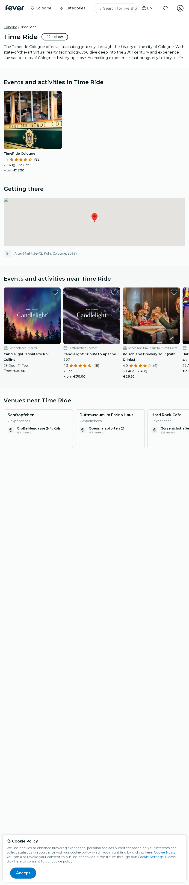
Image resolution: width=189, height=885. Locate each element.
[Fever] (15, 8)
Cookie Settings (150, 857)
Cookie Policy (165, 852)
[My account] (180, 8)
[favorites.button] (56, 96)
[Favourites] (165, 8)
